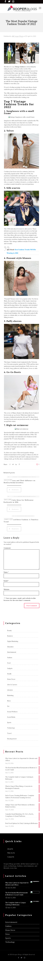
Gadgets (9, 668)
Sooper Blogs (18, 36)
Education (10, 647)
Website (6, 589)
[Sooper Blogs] (21, 8)
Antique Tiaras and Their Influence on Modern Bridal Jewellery (19, 482)
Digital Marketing (12, 641)
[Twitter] (21, 957)
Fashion (9, 658)
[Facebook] (18, 957)
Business (10, 636)
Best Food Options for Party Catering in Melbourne (21, 823)
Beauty (9, 630)
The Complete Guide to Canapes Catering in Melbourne (19, 778)
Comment (7, 548)
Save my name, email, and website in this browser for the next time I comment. (20, 599)
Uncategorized (11, 739)
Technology (11, 728)
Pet (8, 706)
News (9, 701)
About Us (10, 849)
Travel (9, 733)
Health (9, 674)
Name (6, 572)
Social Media (11, 717)
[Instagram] (24, 957)
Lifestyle (10, 690)
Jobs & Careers (12, 685)
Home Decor (11, 679)
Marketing (10, 695)
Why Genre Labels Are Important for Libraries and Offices (21, 759)
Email (6, 581)
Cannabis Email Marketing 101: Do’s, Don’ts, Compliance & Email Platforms (19, 815)
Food (8, 663)
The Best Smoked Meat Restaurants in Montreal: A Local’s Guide (21, 769)
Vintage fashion (20, 67)
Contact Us (10, 857)
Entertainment (11, 652)
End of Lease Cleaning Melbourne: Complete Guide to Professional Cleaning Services (19, 796)
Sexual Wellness (12, 712)
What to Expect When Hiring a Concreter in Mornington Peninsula (18, 787)
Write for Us (11, 853)
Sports (9, 722)
